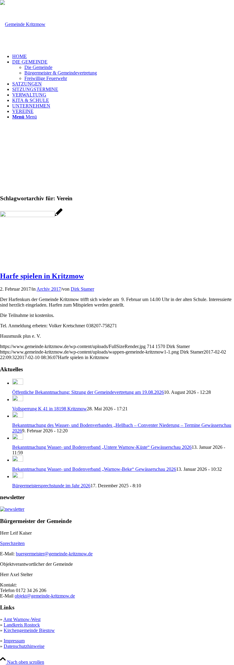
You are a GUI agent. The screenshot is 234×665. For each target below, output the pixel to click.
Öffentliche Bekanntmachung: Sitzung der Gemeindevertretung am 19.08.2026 (88, 392)
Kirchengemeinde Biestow (29, 630)
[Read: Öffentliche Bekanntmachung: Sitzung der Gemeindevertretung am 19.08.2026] (17, 383)
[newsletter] (12, 509)
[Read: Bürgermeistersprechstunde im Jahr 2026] (17, 476)
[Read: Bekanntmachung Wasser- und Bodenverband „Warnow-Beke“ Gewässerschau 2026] (17, 460)
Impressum (14, 640)
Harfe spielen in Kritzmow (42, 276)
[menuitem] (123, 56)
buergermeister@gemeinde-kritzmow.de (54, 553)
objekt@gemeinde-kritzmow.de (45, 595)
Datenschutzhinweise (24, 646)
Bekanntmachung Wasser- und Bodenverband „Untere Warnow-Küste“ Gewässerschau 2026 (102, 447)
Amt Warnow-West (22, 619)
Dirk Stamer (82, 289)
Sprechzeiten (12, 543)
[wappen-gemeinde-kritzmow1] (22, 24)
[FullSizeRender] (31, 215)
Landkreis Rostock (22, 624)
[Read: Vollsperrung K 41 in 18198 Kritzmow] (17, 399)
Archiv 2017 (49, 289)
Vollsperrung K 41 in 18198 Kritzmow (49, 408)
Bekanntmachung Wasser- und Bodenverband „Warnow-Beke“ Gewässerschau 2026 (94, 469)
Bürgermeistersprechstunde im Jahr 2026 (51, 485)
